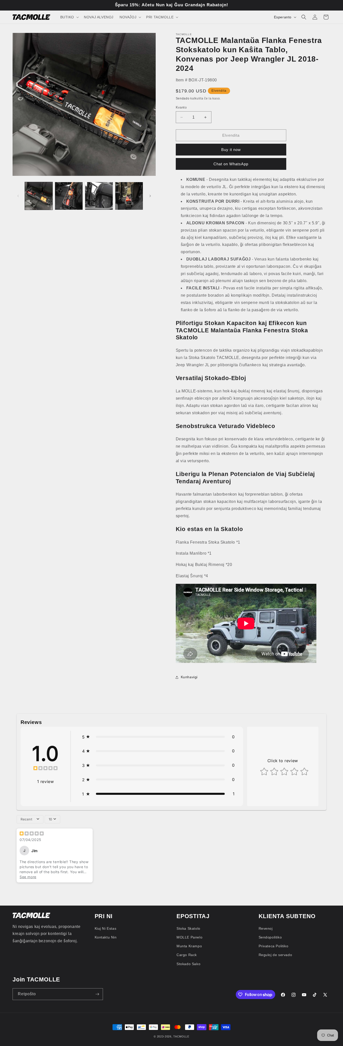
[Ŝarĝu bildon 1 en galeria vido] (38, 196)
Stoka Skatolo (188, 928)
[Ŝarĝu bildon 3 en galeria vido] (99, 196)
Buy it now (231, 149)
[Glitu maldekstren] (18, 195)
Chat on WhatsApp (230, 164)
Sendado (183, 98)
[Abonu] (97, 994)
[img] (45, 768)
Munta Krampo (189, 946)
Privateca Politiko (274, 946)
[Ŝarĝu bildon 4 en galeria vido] (129, 196)
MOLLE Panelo (189, 937)
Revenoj (266, 928)
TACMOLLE (181, 1036)
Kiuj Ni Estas (106, 928)
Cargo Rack (187, 955)
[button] (69, 17)
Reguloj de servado (275, 955)
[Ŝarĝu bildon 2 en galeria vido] (69, 196)
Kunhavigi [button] (189, 677)
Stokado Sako (188, 964)
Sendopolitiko (270, 937)
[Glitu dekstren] (150, 195)
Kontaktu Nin (106, 937)
